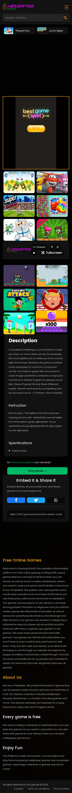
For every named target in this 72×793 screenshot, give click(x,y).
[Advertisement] (36, 67)
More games (36, 471)
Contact (18, 788)
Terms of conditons (38, 788)
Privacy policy (61, 788)
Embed (40, 247)
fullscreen (53, 252)
